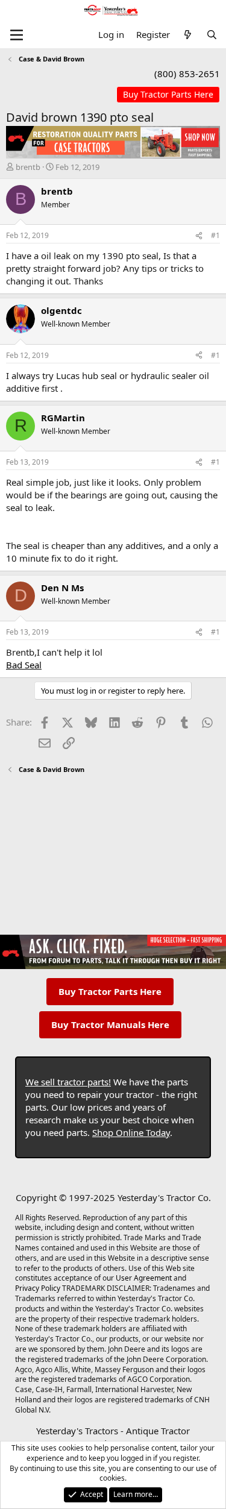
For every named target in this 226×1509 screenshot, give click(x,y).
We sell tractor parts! (68, 1082)
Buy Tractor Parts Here (110, 991)
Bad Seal (24, 665)
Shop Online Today (131, 1132)
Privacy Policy (37, 1288)
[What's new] (187, 35)
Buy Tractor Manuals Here (110, 1024)
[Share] (199, 236)
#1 (215, 235)
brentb (28, 167)
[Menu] (16, 35)
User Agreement (144, 1278)
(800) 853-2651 (187, 73)
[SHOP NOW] (168, 95)
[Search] (212, 35)
